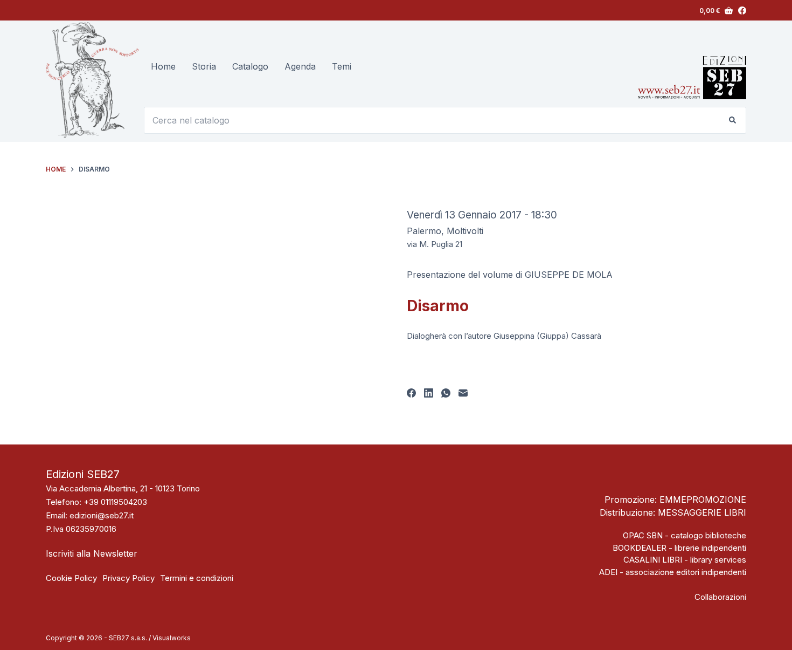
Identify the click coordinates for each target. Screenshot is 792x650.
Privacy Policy (128, 578)
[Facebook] (742, 10)
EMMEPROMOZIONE (702, 499)
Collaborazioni (720, 597)
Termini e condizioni (196, 578)
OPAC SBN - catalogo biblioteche (684, 535)
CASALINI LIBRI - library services (684, 560)
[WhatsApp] (445, 393)
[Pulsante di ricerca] (732, 120)
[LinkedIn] (428, 393)
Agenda (300, 66)
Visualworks (171, 638)
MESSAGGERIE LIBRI (702, 512)
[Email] (463, 393)
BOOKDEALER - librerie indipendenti (679, 548)
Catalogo (250, 66)
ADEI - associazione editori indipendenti (672, 572)
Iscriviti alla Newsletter (91, 553)
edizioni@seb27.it (102, 515)
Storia (204, 66)
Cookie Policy (71, 578)
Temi (341, 66)
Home (163, 66)
